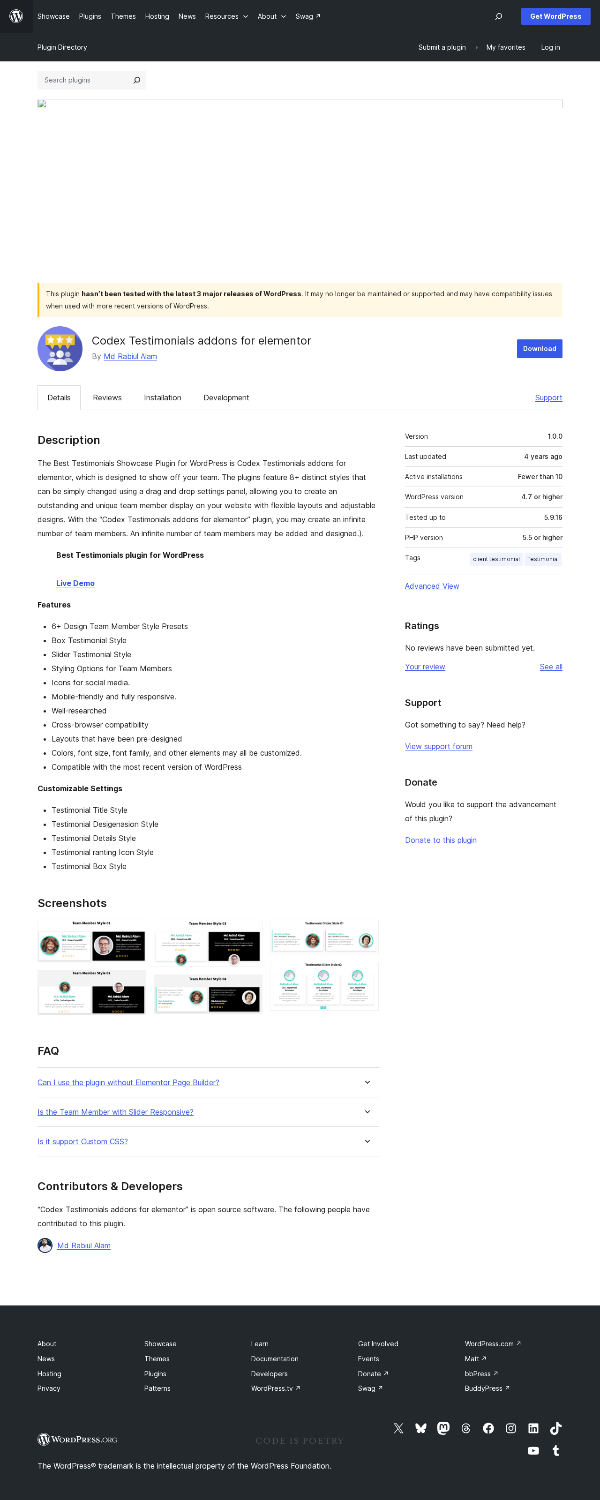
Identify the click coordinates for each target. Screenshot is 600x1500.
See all (551, 666)
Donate (373, 1374)
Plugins (155, 1374)
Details (59, 397)
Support (548, 397)
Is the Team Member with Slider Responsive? (116, 1112)
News (46, 1359)
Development (226, 397)
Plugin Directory (62, 47)
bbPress (482, 1374)
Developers (269, 1374)
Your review (425, 666)
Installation (162, 397)
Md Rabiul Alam (130, 356)
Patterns (157, 1388)
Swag (370, 1388)
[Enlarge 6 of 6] (366, 974)
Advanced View (432, 586)
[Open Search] (499, 16)
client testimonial (496, 558)
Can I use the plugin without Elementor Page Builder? (128, 1082)
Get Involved (378, 1344)
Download (539, 348)
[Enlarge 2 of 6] (133, 982)
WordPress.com (493, 1344)
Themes (157, 1359)
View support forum (438, 746)
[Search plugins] (137, 80)
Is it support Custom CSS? (83, 1141)
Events (368, 1359)
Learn (260, 1344)
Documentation (275, 1359)
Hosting (49, 1374)
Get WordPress (556, 16)
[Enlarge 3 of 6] (250, 932)
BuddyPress (487, 1388)
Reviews (107, 397)
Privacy (49, 1388)
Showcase (160, 1344)
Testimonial (543, 558)
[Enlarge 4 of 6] (250, 987)
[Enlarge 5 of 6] (366, 932)
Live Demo (75, 583)
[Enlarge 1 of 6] (133, 932)
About (47, 1344)
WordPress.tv (276, 1388)
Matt (476, 1359)
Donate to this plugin (441, 840)
